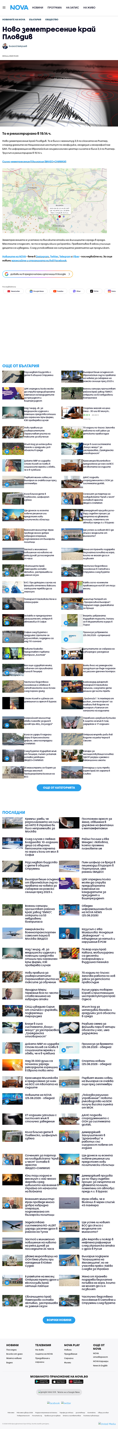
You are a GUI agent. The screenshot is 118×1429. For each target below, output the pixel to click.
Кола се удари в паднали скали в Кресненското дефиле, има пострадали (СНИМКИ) (38, 739)
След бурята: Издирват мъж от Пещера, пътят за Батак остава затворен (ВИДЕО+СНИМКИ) (40, 755)
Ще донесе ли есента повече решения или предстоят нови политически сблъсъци (36, 515)
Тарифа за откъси (66, 1412)
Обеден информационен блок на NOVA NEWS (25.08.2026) (97, 910)
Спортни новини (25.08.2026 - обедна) (97, 1062)
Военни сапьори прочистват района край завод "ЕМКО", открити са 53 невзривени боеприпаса (99, 393)
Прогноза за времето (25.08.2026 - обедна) (97, 1045)
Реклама (11, 1412)
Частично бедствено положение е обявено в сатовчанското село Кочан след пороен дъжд (39, 686)
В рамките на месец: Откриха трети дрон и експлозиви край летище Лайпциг (42, 1281)
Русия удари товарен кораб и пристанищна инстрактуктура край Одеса (98, 994)
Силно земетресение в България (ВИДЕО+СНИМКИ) (34, 161)
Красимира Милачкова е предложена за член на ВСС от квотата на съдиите (98, 463)
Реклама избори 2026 (25, 1412)
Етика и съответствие (72, 1415)
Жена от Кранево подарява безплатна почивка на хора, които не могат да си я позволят (99, 554)
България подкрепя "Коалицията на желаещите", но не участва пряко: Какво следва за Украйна (97, 1262)
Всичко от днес (14, 1354)
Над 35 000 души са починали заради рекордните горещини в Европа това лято (41, 1065)
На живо (89, 7)
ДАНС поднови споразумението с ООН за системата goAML (98, 480)
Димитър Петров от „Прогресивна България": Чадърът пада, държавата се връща (98, 603)
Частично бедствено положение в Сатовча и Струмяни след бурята (96, 569)
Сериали (68, 1358)
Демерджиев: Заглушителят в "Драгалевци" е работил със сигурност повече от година (97, 1139)
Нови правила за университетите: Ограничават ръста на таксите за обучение (37, 432)
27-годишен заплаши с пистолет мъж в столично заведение (41, 1118)
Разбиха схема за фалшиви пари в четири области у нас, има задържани (98, 1028)
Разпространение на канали (46, 1412)
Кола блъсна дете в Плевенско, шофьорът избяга (36, 497)
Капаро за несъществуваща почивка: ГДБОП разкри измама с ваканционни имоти (98, 755)
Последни (11, 1349)
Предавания (70, 1354)
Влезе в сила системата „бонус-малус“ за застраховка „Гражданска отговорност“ (98, 448)
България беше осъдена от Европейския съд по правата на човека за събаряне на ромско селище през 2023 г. (99, 376)
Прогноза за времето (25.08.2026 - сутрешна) (96, 633)
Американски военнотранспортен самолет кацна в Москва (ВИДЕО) (40, 934)
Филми (67, 1362)
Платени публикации (91, 1415)
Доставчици (80, 1412)
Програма (54, 7)
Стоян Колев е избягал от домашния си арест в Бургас (40, 700)
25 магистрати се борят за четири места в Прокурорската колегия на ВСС (40, 772)
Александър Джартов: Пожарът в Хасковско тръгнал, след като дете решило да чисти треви (97, 686)
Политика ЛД (37, 1415)
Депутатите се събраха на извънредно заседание (99, 650)
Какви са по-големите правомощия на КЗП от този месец (99, 585)
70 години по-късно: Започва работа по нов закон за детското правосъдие (99, 430)
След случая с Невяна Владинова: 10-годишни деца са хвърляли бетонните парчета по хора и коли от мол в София (41, 846)
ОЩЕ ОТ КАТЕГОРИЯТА (59, 787)
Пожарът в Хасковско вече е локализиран (40, 600)
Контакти (91, 1412)
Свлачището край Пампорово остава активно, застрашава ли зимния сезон (38, 570)
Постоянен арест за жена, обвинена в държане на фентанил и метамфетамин (98, 823)
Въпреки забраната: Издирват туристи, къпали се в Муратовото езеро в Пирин (98, 620)
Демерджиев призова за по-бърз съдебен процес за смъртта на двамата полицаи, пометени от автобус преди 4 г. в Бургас (99, 516)
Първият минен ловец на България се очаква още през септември (40, 480)
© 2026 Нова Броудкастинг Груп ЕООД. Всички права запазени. (25, 1424)
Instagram (42, 256)
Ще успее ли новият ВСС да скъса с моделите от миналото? (98, 533)
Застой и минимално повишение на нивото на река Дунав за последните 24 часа (39, 554)
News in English (100, 1365)
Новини (37, 7)
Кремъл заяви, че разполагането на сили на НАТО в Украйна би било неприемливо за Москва (42, 825)
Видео (9, 1362)
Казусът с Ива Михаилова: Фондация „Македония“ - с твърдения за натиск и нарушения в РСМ (98, 935)
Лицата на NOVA (44, 1354)
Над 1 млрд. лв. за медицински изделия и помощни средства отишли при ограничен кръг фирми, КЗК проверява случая (40, 414)
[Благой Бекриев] (5, 46)
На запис (72, 7)
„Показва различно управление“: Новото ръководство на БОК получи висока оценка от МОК (97, 1101)
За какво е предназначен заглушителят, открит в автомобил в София (38, 618)
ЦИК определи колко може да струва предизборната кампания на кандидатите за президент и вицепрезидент (39, 394)
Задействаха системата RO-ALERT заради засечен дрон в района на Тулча (41, 1227)
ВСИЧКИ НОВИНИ (59, 1320)
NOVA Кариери (100, 1361)
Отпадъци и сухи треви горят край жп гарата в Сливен (96, 770)
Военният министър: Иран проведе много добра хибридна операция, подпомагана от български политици (39, 536)
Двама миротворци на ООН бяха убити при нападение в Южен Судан (41, 1261)
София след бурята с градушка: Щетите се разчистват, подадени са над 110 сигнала (39, 637)
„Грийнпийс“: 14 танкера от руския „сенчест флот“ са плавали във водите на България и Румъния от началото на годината (98, 704)
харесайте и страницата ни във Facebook (39, 260)
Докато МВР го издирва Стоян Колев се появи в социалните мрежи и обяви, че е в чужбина (39, 465)
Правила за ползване (52, 1415)
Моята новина (14, 1358)
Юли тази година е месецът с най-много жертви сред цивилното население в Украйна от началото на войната (42, 1183)
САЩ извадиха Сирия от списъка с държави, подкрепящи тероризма (41, 1011)
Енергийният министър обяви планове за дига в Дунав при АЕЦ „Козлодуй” (38, 721)
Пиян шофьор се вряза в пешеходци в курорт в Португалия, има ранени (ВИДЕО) (98, 867)
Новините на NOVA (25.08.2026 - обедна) (40, 1096)
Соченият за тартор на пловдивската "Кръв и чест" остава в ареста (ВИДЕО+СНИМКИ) (99, 498)
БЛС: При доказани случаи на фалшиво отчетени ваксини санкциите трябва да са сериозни (40, 587)
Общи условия (103, 1412)
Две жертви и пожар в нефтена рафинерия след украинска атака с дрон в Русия (98, 1244)
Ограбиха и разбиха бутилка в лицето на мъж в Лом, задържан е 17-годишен (99, 721)
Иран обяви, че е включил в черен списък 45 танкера (98, 1202)
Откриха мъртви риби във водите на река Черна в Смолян (98, 737)
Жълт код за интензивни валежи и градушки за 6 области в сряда (38, 447)
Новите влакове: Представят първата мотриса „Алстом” (36, 651)
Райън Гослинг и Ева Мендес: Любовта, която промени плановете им (95, 843)
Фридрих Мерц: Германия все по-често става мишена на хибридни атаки (41, 994)
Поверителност (23, 1415)
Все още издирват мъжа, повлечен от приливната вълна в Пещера (38, 668)
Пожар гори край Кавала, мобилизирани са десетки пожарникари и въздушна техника (98, 956)
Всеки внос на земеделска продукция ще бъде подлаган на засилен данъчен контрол (99, 668)
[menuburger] (4, 7)
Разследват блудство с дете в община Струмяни (38, 373)
